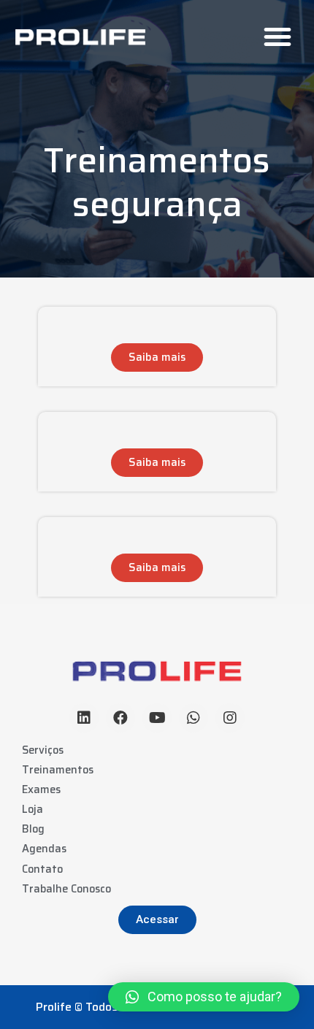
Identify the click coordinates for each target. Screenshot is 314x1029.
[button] (277, 36)
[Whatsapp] (193, 717)
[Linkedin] (84, 717)
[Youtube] (157, 717)
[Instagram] (230, 717)
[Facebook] (120, 717)
